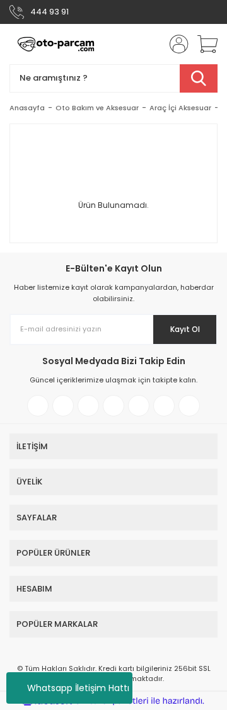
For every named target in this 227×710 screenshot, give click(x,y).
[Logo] (55, 44)
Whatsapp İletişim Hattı (78, 688)
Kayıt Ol (185, 329)
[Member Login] (175, 44)
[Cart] (203, 44)
